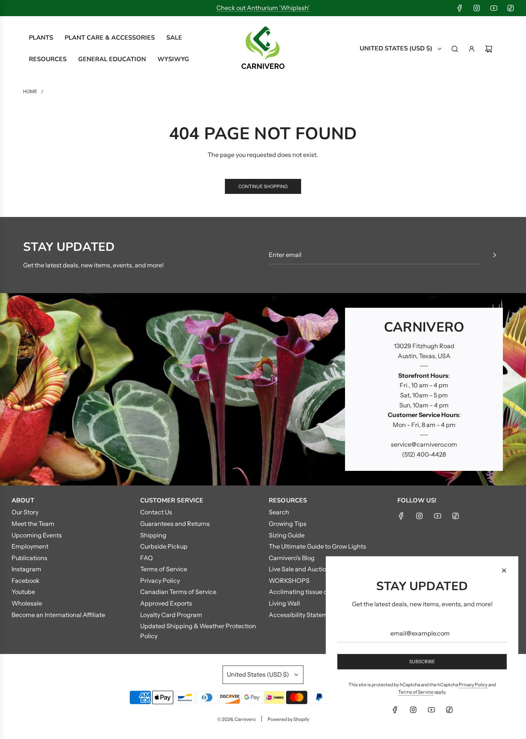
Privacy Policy (473, 684)
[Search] (454, 48)
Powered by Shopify (288, 719)
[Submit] (494, 255)
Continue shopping (263, 186)
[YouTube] (493, 8)
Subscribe (422, 661)
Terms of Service (416, 692)
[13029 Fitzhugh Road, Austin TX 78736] (263, 389)
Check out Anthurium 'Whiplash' (263, 8)
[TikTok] (510, 8)
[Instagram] (476, 8)
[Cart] (488, 48)
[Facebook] (459, 8)
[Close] (504, 570)
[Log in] (471, 48)
